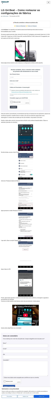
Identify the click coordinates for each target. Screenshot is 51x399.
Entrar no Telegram (32, 26)
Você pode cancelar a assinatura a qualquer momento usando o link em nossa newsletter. (24, 95)
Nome (5, 343)
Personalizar (9, 396)
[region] (25, 393)
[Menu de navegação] (48, 2)
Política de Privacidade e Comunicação (19, 87)
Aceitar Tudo (41, 396)
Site (4, 354)
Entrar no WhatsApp (20, 26)
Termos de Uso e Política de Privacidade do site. (21, 92)
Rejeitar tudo (25, 396)
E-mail (5, 348)
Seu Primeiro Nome (15, 74)
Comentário (6, 360)
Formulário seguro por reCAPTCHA (19, 98)
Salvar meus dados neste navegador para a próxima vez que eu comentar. (21, 377)
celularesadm (5, 16)
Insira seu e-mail (14, 80)
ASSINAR (13, 107)
